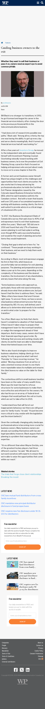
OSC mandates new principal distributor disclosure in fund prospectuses (28, 575)
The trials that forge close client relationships (21, 474)
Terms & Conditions (8, 656)
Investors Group (26, 150)
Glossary (4, 648)
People (4, 645)
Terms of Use (6, 653)
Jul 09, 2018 (4, 106)
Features (8, 43)
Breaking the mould (9, 477)
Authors (4, 659)
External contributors (8, 661)
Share (2, 109)
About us (40, 642)
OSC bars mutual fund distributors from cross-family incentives (26, 564)
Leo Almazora (7, 103)
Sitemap (40, 656)
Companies (5, 642)
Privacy (40, 648)
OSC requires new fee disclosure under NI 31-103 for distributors (28, 587)
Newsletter (5, 651)
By (6, 103)
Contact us (39, 645)
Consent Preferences (36, 653)
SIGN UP (22, 547)
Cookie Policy (39, 651)
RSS (39, 659)
